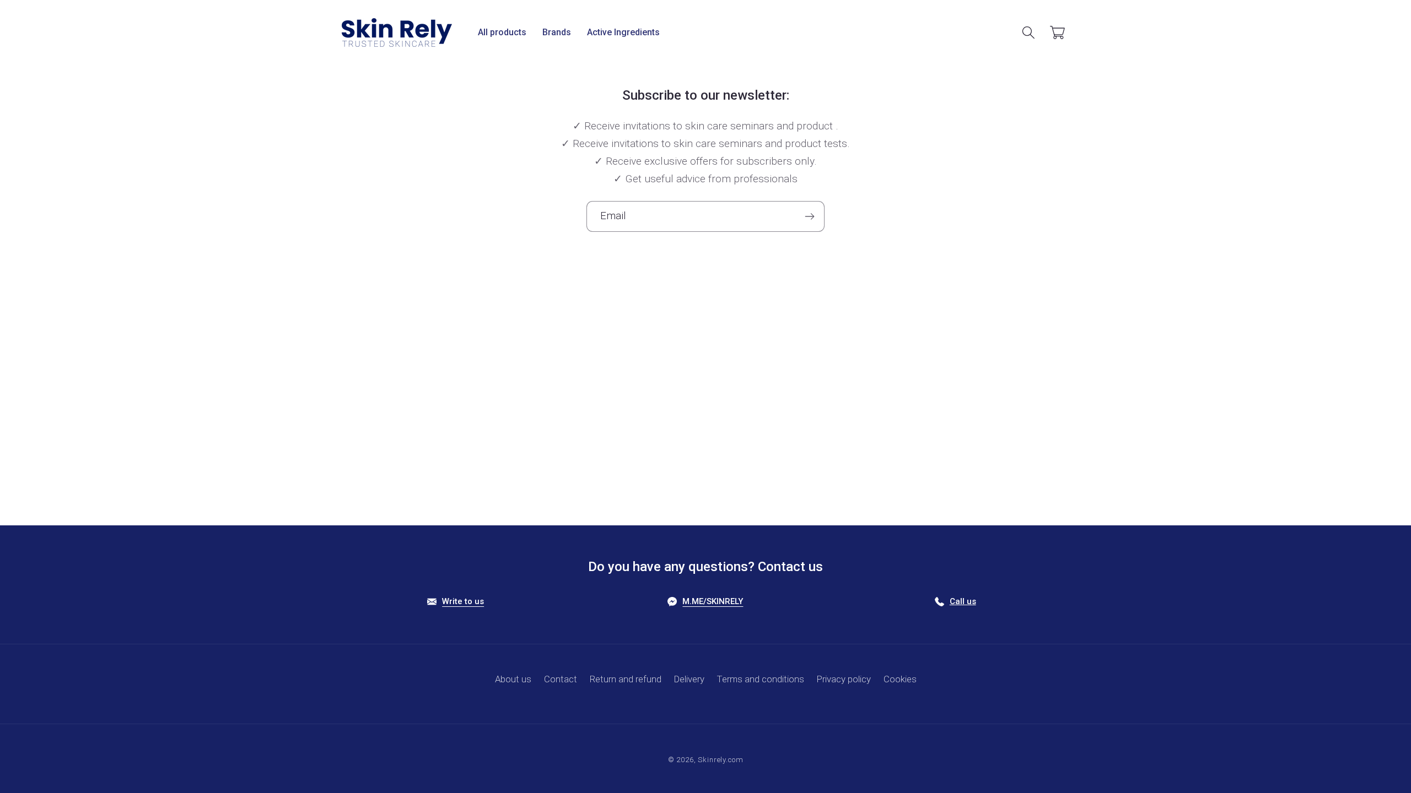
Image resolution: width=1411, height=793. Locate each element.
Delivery (689, 679)
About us (513, 679)
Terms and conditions (760, 679)
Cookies (900, 679)
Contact (560, 679)
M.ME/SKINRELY (712, 601)
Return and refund (625, 679)
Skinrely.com (720, 760)
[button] (502, 32)
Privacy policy (844, 679)
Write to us (463, 601)
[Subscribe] (809, 216)
